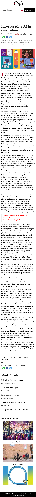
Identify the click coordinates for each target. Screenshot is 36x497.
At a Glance (29, 10)
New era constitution (10, 395)
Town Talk (18, 486)
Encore (9, 10)
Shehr (17, 34)
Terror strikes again (10, 387)
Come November (18, 464)
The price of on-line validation (14, 410)
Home (4, 10)
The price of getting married (13, 402)
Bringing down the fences (12, 380)
